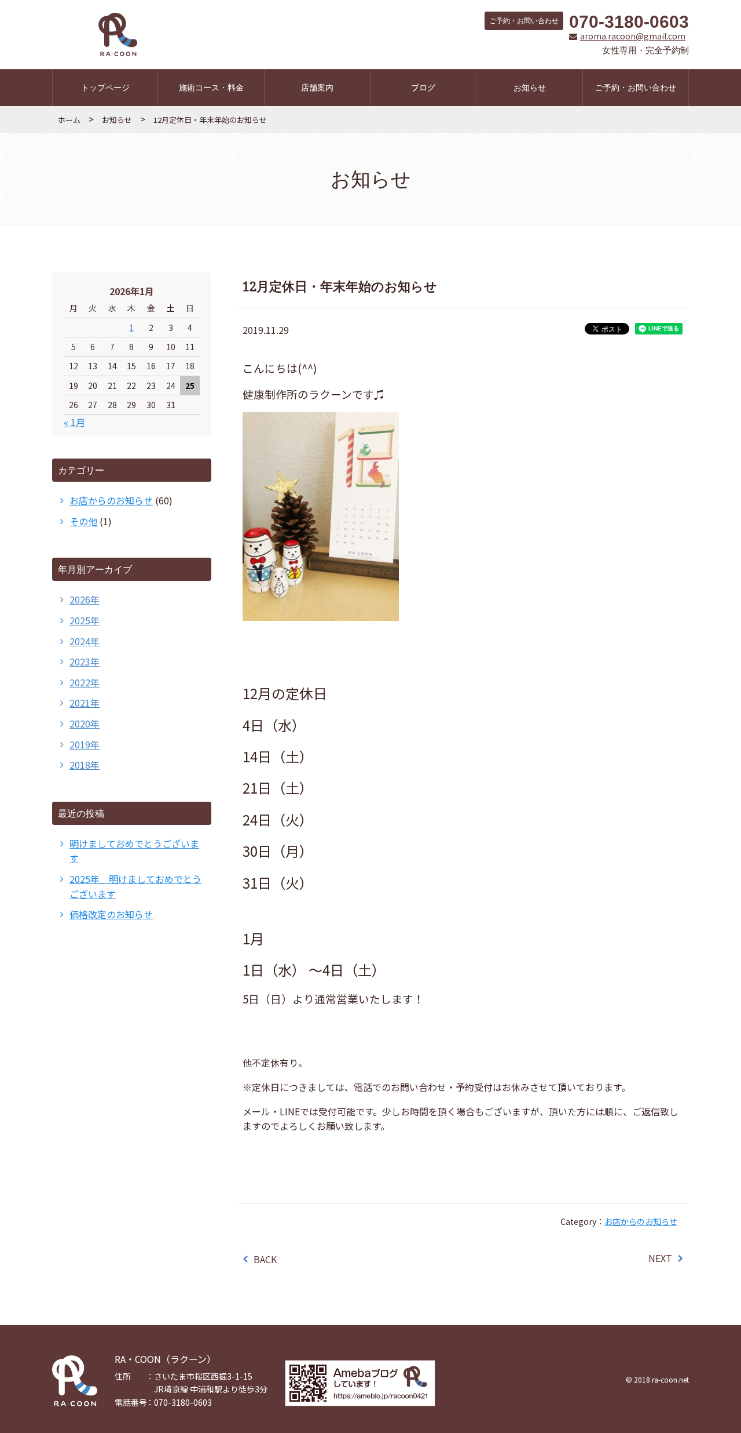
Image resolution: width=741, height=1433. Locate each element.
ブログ (423, 87)
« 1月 (74, 422)
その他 (83, 521)
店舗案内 (317, 87)
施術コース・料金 (211, 87)
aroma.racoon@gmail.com (632, 36)
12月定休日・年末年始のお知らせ (210, 119)
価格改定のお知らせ (111, 914)
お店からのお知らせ (640, 1221)
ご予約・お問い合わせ (635, 87)
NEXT (660, 1258)
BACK (265, 1259)
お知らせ (529, 87)
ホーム (69, 119)
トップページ (105, 87)
